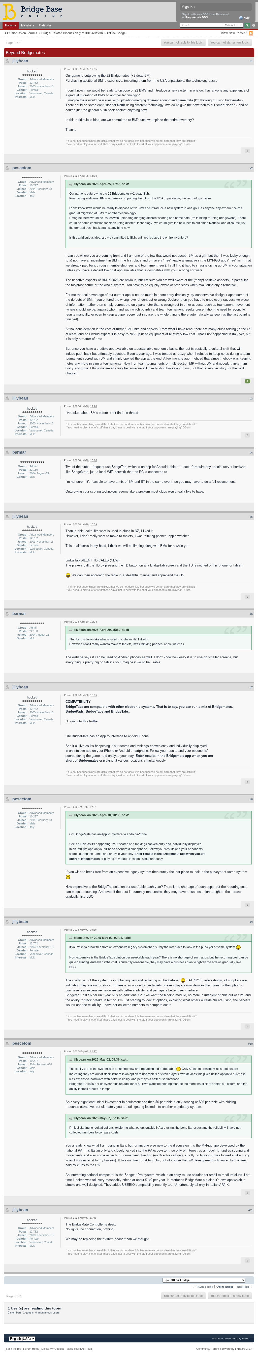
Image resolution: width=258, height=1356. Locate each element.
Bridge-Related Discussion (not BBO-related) (72, 33)
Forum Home (31, 1348)
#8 (251, 799)
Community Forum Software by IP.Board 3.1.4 (224, 1348)
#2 (251, 168)
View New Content (233, 33)
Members (27, 25)
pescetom (21, 168)
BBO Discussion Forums (20, 33)
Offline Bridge (116, 33)
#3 (251, 398)
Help (246, 17)
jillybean (20, 61)
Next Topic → (244, 1286)
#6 (251, 614)
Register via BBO (196, 17)
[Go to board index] (34, 11)
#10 (250, 1043)
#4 (251, 452)
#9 (251, 922)
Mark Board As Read (79, 1348)
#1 (251, 61)
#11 (250, 1210)
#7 (251, 687)
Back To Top (13, 1348)
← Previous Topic (202, 1286)
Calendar (45, 25)
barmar (19, 452)
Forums (10, 25)
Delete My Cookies (52, 1348)
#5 (251, 516)
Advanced (253, 25)
